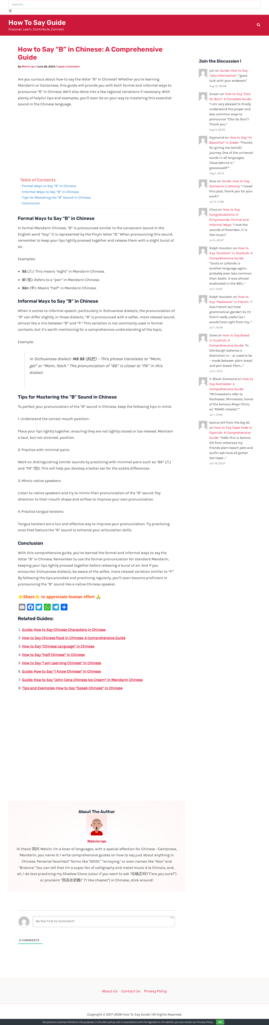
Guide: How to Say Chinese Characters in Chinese (63, 629)
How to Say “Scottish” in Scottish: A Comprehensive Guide (231, 253)
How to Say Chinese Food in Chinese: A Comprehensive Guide (73, 638)
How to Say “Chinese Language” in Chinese (58, 646)
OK (220, 1022)
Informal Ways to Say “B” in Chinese (50, 192)
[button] (259, 25)
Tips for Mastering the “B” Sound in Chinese (56, 197)
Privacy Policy (155, 991)
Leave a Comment (68, 66)
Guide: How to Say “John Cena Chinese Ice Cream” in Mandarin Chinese (82, 679)
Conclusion (31, 203)
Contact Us (130, 991)
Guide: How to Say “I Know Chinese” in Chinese (61, 671)
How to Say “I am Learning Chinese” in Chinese (61, 663)
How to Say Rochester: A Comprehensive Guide (231, 384)
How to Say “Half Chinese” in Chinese (53, 654)
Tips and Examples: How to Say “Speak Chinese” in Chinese (72, 688)
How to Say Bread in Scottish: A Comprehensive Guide (229, 340)
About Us (109, 991)
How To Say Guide (37, 23)
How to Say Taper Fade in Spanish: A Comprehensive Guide (230, 433)
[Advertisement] (96, 143)
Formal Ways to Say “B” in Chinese (49, 186)
